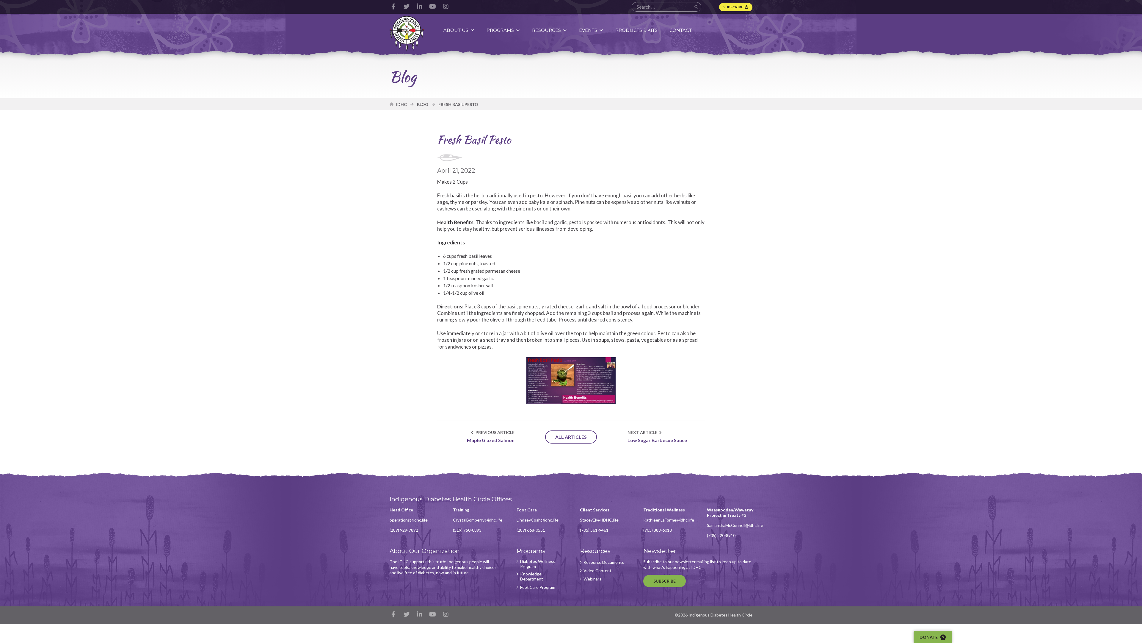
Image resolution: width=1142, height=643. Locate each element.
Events (588, 30)
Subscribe (733, 7)
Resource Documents (603, 562)
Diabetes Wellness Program (537, 564)
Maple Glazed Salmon (490, 440)
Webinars (592, 579)
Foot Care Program (537, 587)
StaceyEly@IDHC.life (599, 519)
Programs (500, 30)
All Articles (571, 437)
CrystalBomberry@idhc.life (477, 519)
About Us (455, 30)
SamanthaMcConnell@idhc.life (735, 525)
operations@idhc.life (409, 519)
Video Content (597, 570)
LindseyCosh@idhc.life (538, 519)
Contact (680, 30)
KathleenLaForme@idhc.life (668, 519)
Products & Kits (636, 30)
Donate (929, 637)
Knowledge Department (531, 576)
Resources (546, 30)
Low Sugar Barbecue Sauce (657, 440)
